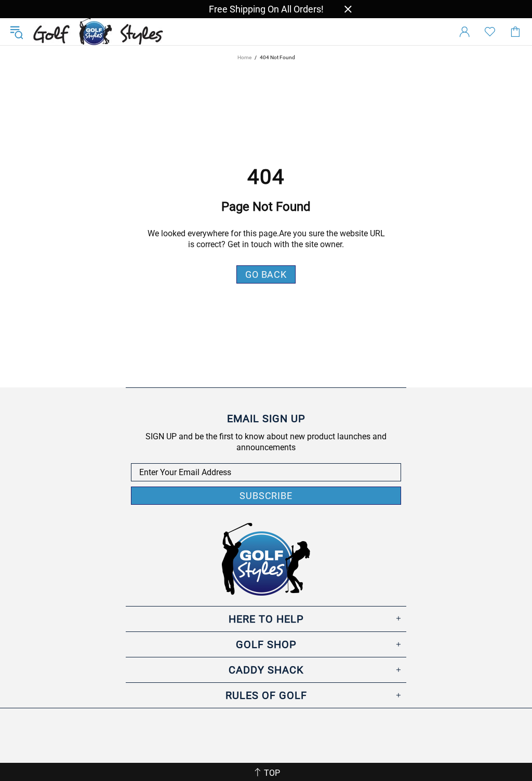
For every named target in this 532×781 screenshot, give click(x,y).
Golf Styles (98, 31)
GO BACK (266, 274)
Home (244, 57)
